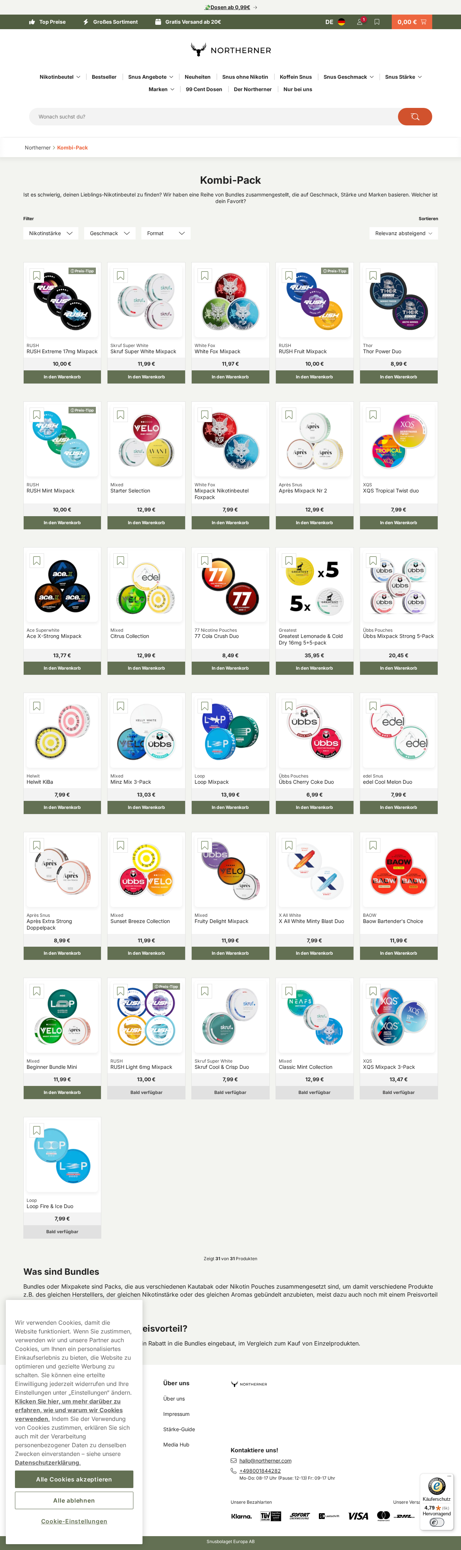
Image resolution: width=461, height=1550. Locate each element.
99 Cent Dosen (204, 89)
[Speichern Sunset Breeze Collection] (120, 845)
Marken (158, 89)
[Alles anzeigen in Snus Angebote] (171, 77)
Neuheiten (198, 77)
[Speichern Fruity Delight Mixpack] (205, 845)
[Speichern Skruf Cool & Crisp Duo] (205, 991)
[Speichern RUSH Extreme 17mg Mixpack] (37, 275)
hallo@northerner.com (265, 1460)
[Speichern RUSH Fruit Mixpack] (289, 275)
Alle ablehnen (74, 1500)
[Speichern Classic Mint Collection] (289, 991)
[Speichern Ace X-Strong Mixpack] (37, 560)
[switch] (437, 1522)
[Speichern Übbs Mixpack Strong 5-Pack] (373, 560)
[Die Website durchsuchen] (415, 116)
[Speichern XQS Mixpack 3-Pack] (373, 991)
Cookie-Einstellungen (74, 1521)
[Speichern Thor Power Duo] (373, 275)
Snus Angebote (147, 77)
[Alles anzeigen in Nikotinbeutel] (78, 77)
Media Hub (176, 1444)
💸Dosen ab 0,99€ (227, 7)
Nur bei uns (298, 89)
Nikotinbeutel (57, 77)
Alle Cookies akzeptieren (74, 1479)
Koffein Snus (296, 77)
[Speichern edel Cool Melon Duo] (373, 706)
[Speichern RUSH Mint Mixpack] (37, 415)
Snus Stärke (400, 77)
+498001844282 (260, 1471)
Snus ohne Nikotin (245, 77)
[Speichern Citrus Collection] (120, 560)
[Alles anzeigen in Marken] (172, 89)
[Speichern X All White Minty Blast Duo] (289, 845)
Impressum (176, 1414)
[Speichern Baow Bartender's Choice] (373, 845)
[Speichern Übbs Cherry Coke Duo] (289, 706)
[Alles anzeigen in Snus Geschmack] (372, 77)
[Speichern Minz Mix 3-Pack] (120, 706)
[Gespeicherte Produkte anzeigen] (377, 22)
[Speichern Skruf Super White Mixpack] (120, 275)
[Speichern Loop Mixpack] (205, 706)
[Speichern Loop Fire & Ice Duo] (37, 1130)
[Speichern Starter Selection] (120, 415)
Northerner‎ (38, 147)
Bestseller (104, 77)
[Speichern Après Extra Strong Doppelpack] (37, 845)
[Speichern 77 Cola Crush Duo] (205, 560)
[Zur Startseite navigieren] (337, 1381)
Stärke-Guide (179, 1429)
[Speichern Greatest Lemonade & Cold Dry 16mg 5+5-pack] (289, 560)
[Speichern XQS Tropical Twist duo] (373, 415)
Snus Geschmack (345, 77)
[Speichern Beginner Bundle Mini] (37, 991)
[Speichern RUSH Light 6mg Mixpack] (120, 991)
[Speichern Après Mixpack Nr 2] (289, 415)
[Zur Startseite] (231, 49)
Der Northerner (253, 89)
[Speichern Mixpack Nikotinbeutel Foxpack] (205, 415)
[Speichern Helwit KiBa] (37, 706)
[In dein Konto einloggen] (360, 22)
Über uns (176, 1383)
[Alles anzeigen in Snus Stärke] (420, 77)
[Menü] (449, 1477)
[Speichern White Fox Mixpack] (205, 275)
